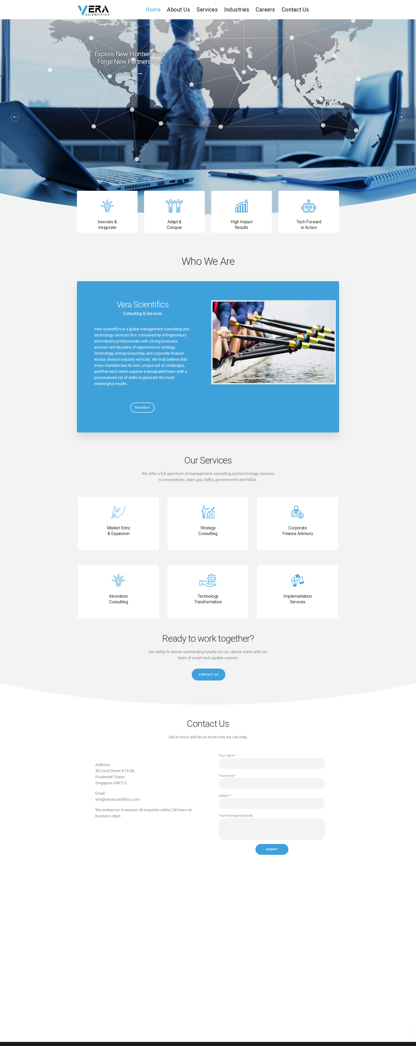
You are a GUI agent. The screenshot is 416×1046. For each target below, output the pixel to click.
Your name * (227, 755)
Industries (236, 10)
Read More (142, 407)
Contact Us (295, 10)
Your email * (227, 775)
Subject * (225, 795)
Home (153, 10)
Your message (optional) (236, 815)
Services (207, 10)
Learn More (127, 72)
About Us (178, 10)
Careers (265, 10)
